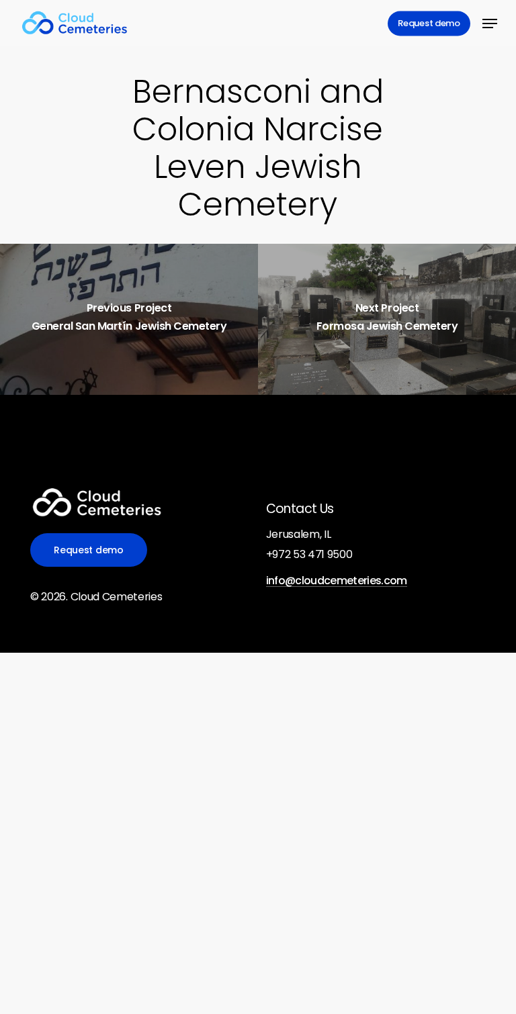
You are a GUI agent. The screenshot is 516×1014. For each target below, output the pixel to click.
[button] (489, 23)
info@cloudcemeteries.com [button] (336, 581)
